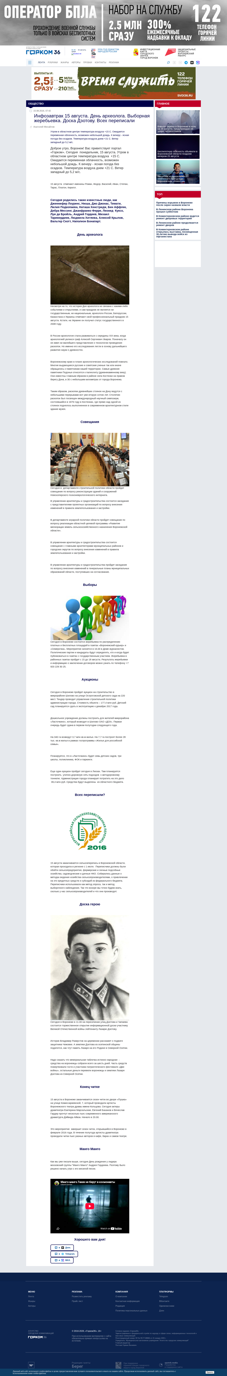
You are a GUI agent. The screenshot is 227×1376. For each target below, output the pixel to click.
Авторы (76, 62)
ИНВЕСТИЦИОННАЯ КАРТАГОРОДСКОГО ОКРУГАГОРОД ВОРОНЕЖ (150, 53)
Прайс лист (77, 1301)
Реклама (114, 62)
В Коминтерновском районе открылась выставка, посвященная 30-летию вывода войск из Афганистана (177, 233)
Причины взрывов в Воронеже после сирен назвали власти (174, 204)
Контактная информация (127, 1301)
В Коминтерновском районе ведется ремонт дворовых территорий (177, 217)
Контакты (100, 62)
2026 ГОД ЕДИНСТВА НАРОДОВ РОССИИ (108, 50)
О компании (121, 1296)
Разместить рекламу (82, 1296)
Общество (36, 103)
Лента (41, 62)
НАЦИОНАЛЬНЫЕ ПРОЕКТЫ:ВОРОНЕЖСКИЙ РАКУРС (187, 52)
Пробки (87, 62)
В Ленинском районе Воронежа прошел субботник (174, 210)
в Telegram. (67, 1254)
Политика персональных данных (131, 1311)
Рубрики (53, 62)
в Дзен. (65, 1247)
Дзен (161, 1311)
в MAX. (65, 1260)
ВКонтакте (164, 1301)
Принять (210, 1372)
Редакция (120, 1306)
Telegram (163, 1296)
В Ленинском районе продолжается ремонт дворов (177, 224)
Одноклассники (166, 1306)
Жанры (65, 62)
